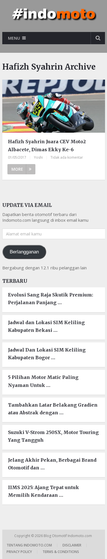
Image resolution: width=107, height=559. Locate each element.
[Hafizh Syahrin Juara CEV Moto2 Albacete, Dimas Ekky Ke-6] (53, 107)
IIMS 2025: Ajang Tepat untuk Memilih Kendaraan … (43, 491)
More (17, 169)
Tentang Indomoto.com (29, 545)
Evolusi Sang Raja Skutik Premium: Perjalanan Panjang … (50, 298)
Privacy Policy (19, 551)
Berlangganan (24, 252)
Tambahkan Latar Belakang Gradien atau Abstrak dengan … (53, 408)
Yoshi (38, 157)
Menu (14, 38)
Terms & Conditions (61, 551)
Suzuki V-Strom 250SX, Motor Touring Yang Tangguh (53, 436)
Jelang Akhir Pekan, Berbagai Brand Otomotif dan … (52, 464)
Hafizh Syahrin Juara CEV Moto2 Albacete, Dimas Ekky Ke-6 (47, 145)
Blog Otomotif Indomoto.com (68, 535)
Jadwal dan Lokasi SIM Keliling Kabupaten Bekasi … (46, 326)
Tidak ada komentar (67, 157)
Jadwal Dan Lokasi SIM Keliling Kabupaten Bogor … (47, 353)
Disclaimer (71, 545)
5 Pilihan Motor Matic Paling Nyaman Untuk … (43, 381)
